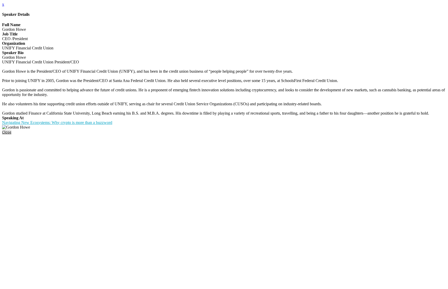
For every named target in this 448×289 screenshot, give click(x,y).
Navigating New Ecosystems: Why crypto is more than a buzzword (57, 122)
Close (6, 132)
